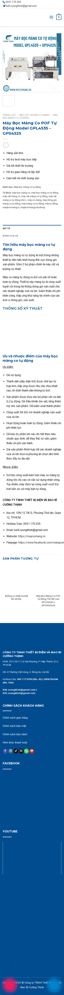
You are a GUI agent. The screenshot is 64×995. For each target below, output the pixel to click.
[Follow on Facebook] (5, 751)
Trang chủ (9, 114)
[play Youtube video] (32, 858)
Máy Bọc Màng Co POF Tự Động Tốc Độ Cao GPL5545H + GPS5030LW (48, 600)
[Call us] (26, 751)
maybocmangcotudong (33, 207)
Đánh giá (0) (10, 235)
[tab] (32, 228)
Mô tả (6, 228)
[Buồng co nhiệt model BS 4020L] (16, 578)
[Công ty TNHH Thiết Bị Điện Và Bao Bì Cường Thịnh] (16, 17)
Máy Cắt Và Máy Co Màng (34, 114)
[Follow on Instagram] (10, 751)
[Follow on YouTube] (31, 751)
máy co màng (34, 200)
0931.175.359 (13, 2)
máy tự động (51, 203)
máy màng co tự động (32, 203)
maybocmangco (11, 207)
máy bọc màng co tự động (44, 192)
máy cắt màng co (11, 196)
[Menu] (51, 17)
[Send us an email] (21, 751)
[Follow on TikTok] (16, 751)
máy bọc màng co (21, 192)
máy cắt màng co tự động (34, 196)
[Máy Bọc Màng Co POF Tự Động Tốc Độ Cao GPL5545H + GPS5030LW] (48, 578)
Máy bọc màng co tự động (27, 187)
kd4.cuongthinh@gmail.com (21, 5)
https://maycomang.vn (32, 536)
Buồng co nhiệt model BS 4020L (16, 597)
